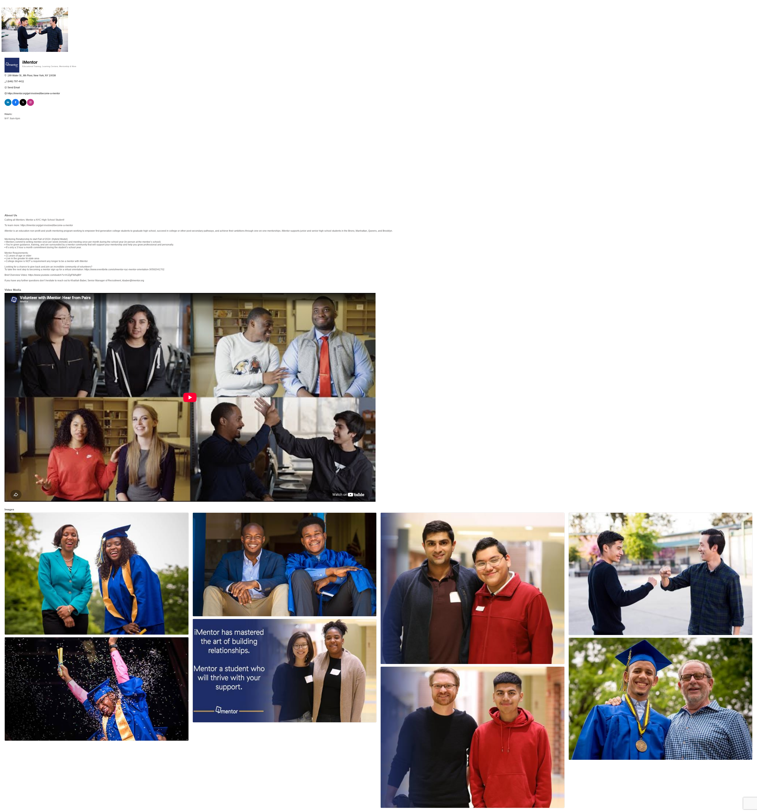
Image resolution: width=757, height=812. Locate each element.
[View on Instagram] (30, 105)
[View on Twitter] (23, 105)
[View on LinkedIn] (8, 105)
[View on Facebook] (15, 105)
